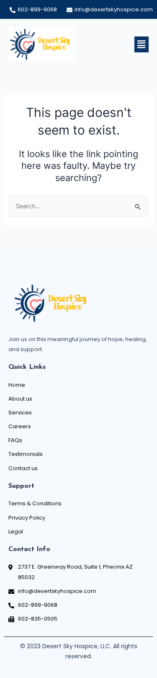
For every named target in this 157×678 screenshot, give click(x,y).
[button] (141, 44)
